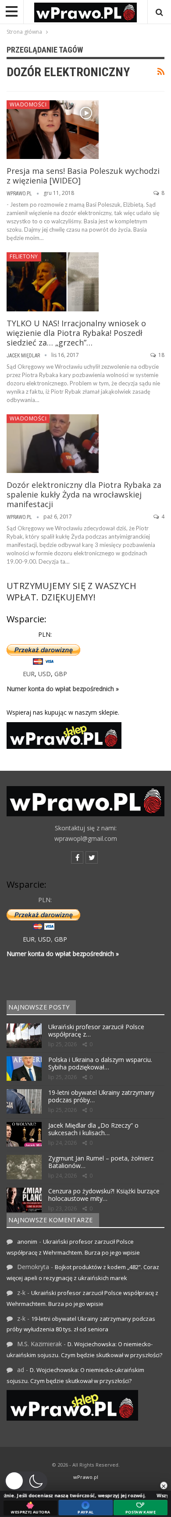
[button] (25, 1481)
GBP (60, 674)
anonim (27, 1241)
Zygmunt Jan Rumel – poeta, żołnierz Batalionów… (100, 1162)
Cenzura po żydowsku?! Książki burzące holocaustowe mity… (104, 1195)
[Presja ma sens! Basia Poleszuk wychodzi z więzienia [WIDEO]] (53, 129)
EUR (29, 674)
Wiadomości (28, 104)
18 (160, 355)
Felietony (24, 256)
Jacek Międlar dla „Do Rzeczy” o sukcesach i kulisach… (93, 1129)
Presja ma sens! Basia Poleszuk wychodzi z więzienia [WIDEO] (83, 176)
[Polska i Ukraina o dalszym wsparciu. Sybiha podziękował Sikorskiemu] (24, 1068)
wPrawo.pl (85, 1477)
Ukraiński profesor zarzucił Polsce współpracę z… (96, 1030)
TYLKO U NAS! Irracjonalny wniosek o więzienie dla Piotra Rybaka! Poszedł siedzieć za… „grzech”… (76, 333)
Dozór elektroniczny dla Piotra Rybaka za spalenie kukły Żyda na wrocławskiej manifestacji (84, 494)
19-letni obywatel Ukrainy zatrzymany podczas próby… (101, 1096)
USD (44, 674)
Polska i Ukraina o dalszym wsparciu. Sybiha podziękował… (100, 1063)
